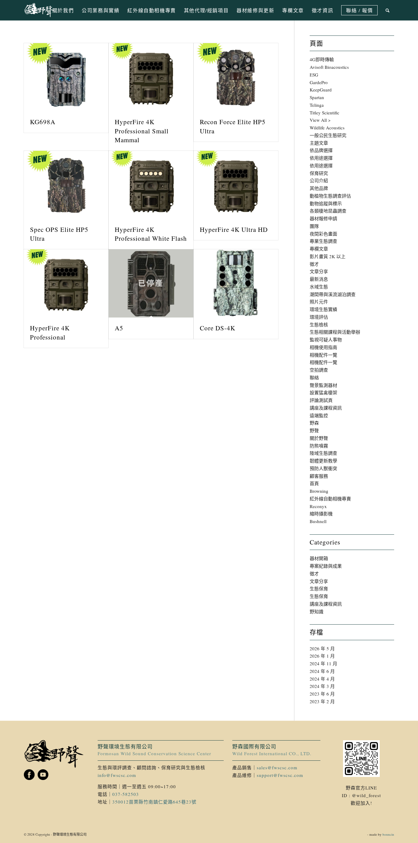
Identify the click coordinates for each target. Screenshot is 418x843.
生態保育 (319, 588)
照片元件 (319, 302)
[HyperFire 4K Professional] (66, 283)
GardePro (319, 82)
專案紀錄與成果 (326, 566)
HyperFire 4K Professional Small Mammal (142, 130)
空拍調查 (319, 370)
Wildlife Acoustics (327, 127)
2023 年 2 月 (322, 701)
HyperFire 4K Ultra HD (234, 229)
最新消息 (319, 279)
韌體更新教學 (323, 461)
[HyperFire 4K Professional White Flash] (151, 185)
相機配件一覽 (323, 355)
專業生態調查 (323, 241)
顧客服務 (319, 476)
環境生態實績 (323, 309)
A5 (119, 328)
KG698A (42, 121)
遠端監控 (319, 415)
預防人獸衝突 (323, 468)
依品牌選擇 (321, 150)
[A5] (151, 283)
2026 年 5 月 (322, 648)
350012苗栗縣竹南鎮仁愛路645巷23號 (154, 802)
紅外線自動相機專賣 (330, 499)
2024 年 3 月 (322, 686)
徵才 (314, 264)
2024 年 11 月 (323, 663)
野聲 (314, 430)
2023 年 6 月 (322, 694)
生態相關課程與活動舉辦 (335, 332)
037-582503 (125, 794)
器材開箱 (319, 558)
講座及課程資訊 (326, 408)
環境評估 (319, 317)
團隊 (314, 226)
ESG (314, 75)
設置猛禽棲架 (323, 392)
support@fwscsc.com (280, 775)
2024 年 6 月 (322, 671)
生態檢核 (319, 324)
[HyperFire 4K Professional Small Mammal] (151, 77)
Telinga (317, 105)
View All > (320, 120)
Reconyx (318, 506)
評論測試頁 (321, 400)
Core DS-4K (217, 328)
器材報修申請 (323, 218)
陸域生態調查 (323, 453)
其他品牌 (319, 188)
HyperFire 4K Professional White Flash (151, 234)
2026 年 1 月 (322, 656)
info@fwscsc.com (117, 775)
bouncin (388, 834)
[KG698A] (66, 77)
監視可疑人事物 (326, 339)
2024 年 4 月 (322, 679)
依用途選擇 (321, 158)
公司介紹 (319, 180)
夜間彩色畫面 (323, 234)
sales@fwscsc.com (277, 767)
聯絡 (314, 377)
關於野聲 (319, 438)
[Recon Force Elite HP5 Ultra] (236, 77)
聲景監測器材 (323, 385)
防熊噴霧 (319, 446)
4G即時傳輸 (322, 59)
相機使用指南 (323, 347)
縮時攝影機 (321, 514)
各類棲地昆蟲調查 (328, 211)
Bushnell (318, 521)
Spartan (317, 97)
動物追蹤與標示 (326, 203)
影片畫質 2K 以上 (327, 256)
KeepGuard (321, 90)
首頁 (314, 483)
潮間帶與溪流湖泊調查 (333, 294)
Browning (319, 491)
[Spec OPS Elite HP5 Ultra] (66, 185)
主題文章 (319, 143)
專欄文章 (319, 249)
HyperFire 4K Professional (50, 332)
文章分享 (319, 271)
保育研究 (319, 173)
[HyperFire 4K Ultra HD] (236, 185)
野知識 (316, 611)
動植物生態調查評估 (330, 196)
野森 (314, 423)
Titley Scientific (324, 113)
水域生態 (319, 287)
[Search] (388, 10)
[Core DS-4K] (236, 283)
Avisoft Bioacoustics (329, 67)
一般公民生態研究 (328, 135)
